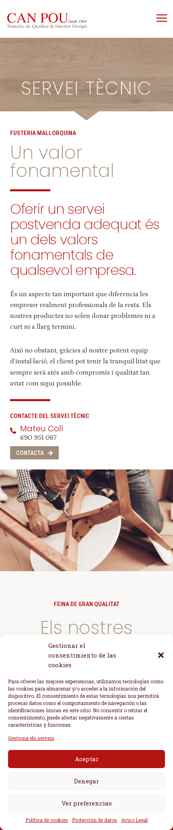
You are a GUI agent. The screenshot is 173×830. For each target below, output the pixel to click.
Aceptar (87, 759)
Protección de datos (94, 820)
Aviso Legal (134, 820)
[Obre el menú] (161, 18)
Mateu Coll (41, 428)
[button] (161, 655)
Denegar (86, 781)
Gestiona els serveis (31, 738)
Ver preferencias (87, 803)
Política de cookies (46, 820)
